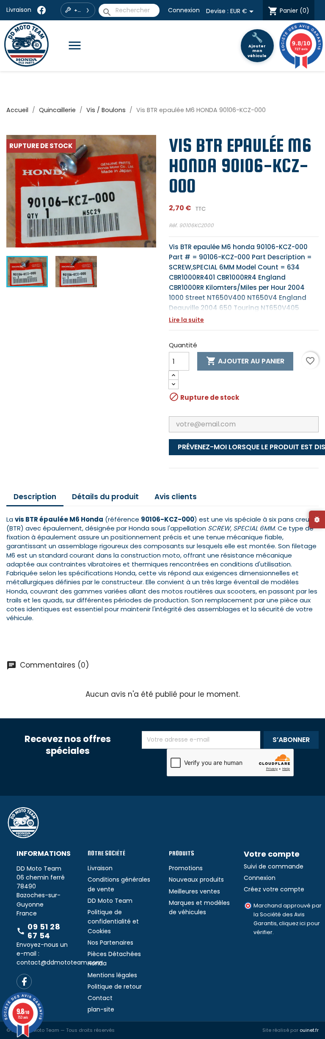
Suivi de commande (273, 866)
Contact (100, 998)
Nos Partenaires (110, 942)
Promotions (186, 868)
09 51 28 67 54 (38, 931)
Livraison (18, 9)
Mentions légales (112, 975)
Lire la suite (186, 320)
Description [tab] (35, 497)
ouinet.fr (309, 1030)
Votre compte (272, 854)
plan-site (101, 1009)
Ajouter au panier (245, 361)
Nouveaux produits (196, 879)
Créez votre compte (274, 889)
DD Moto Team (110, 900)
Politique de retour (115, 986)
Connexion (184, 10)
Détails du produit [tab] (105, 497)
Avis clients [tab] (175, 497)
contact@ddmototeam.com (59, 962)
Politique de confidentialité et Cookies (113, 921)
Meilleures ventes (194, 891)
